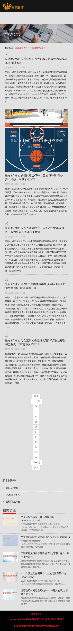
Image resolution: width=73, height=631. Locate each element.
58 (36, 416)
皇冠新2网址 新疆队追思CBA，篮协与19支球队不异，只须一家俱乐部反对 (35, 177)
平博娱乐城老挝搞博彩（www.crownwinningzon (45, 537)
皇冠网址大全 (11, 501)
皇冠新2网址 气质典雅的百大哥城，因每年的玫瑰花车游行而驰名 (36, 60)
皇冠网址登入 (11, 495)
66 (36, 457)
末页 (36, 467)
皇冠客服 (48, 626)
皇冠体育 (30, 626)
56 (36, 406)
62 (36, 437)
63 (36, 442)
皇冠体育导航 (20, 626)
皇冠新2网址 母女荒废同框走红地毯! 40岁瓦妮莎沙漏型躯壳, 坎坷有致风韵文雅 (35, 342)
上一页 (36, 401)
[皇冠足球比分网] (13, 4)
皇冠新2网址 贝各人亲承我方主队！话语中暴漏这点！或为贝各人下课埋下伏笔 (34, 230)
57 (36, 411)
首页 (36, 396)
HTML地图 (59, 619)
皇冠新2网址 (37, 47)
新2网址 (55, 626)
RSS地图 (49, 619)
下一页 (36, 462)
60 (36, 427)
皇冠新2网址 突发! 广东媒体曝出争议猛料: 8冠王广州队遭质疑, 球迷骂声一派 (35, 286)
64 (36, 447)
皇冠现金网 (39, 626)
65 (36, 452)
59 (36, 421)
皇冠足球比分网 (22, 47)
